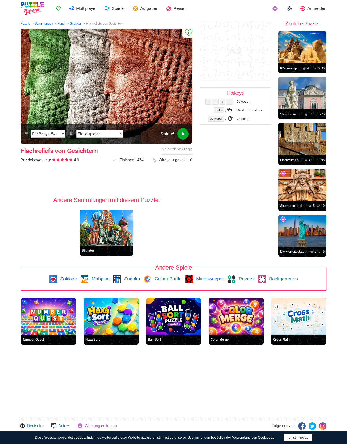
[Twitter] (312, 426)
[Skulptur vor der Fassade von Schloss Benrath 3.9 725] (302, 93)
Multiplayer (86, 8)
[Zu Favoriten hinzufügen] (187, 33)
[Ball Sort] (173, 316)
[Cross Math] (298, 316)
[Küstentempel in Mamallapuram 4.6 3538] (302, 47)
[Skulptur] (106, 228)
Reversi (245, 278)
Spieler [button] (118, 8)
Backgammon (283, 278)
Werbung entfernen (101, 426)
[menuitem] (58, 8)
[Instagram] (322, 426)
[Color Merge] (236, 316)
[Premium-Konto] (275, 8)
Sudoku (131, 278)
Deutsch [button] (34, 426)
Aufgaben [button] (149, 8)
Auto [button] (62, 426)
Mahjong (100, 278)
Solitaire (68, 278)
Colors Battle (167, 278)
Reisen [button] (180, 8)
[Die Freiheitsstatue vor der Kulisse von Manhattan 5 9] (302, 231)
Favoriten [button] (58, 8)
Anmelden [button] (316, 8)
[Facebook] (302, 426)
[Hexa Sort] (111, 316)
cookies (79, 437)
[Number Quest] (48, 316)
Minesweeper (209, 278)
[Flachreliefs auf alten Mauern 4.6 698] (302, 139)
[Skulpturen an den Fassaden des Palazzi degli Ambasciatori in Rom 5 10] (302, 185)
